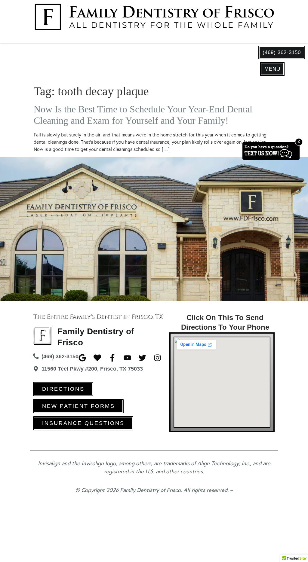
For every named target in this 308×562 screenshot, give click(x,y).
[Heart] (97, 358)
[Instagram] (157, 358)
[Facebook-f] (112, 358)
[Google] (82, 358)
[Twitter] (142, 358)
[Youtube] (127, 358)
